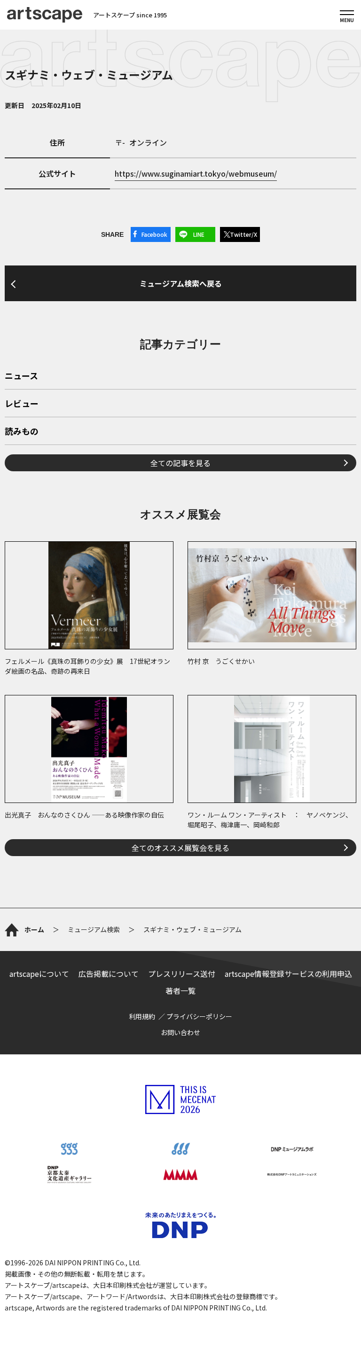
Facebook (154, 234)
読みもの (22, 432)
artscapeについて (39, 973)
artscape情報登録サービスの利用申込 (288, 973)
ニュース (21, 376)
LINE (198, 234)
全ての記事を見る (180, 462)
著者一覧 (180, 990)
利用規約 (142, 1016)
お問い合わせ (180, 1032)
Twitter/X (243, 234)
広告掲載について (108, 973)
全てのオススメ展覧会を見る (180, 847)
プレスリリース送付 (181, 973)
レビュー (22, 404)
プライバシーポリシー (199, 1016)
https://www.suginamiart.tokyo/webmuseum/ (196, 173)
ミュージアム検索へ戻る (181, 283)
